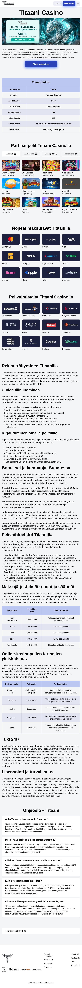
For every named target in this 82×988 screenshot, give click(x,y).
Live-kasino (29, 154)
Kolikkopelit (69, 154)
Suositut (9, 154)
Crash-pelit (49, 154)
